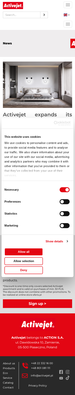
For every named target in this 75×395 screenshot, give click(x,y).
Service (7, 377)
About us (9, 363)
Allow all (23, 251)
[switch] (65, 202)
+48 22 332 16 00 (42, 363)
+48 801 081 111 (40, 368)
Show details (54, 241)
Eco (5, 373)
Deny (23, 270)
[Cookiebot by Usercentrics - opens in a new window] (54, 123)
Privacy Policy (37, 385)
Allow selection (23, 261)
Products (9, 368)
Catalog (8, 382)
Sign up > (37, 303)
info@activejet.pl (42, 375)
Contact (8, 387)
